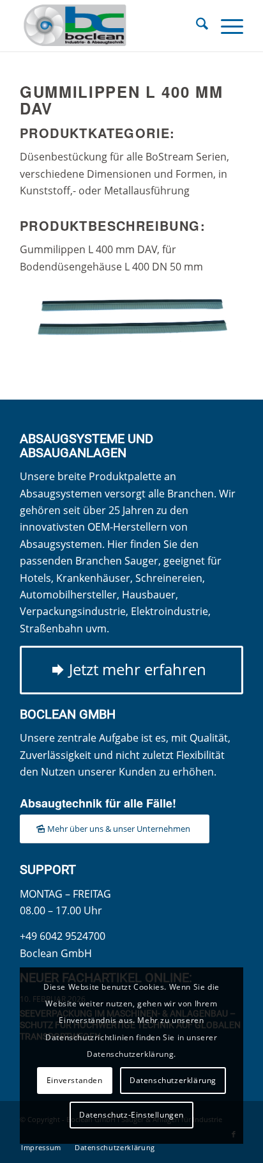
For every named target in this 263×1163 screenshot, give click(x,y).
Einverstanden (75, 1080)
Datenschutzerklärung (173, 1080)
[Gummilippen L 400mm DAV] (131, 319)
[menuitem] (195, 25)
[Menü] (225, 25)
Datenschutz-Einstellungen (131, 1114)
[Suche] (195, 25)
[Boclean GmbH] (109, 25)
